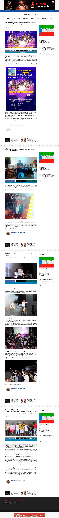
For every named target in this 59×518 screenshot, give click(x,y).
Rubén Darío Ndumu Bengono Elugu (10, 154)
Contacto (7, 10)
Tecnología (32, 18)
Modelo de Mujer (44, 18)
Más (50, 18)
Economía (8, 18)
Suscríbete (52, 10)
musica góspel (14, 228)
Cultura (8, 251)
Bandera (19, 504)
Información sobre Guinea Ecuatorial (23, 506)
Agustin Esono (14, 384)
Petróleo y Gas (25, 18)
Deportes (37, 18)
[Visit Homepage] (29, 14)
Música (22, 154)
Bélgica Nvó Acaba (14, 129)
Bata (18, 503)
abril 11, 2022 (18, 154)
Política (13, 18)
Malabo (19, 502)
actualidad (10, 228)
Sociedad (19, 18)
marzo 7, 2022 (18, 260)
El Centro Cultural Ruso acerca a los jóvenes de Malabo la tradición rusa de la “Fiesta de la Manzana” (48, 54)
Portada (6, 251)
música (14, 476)
